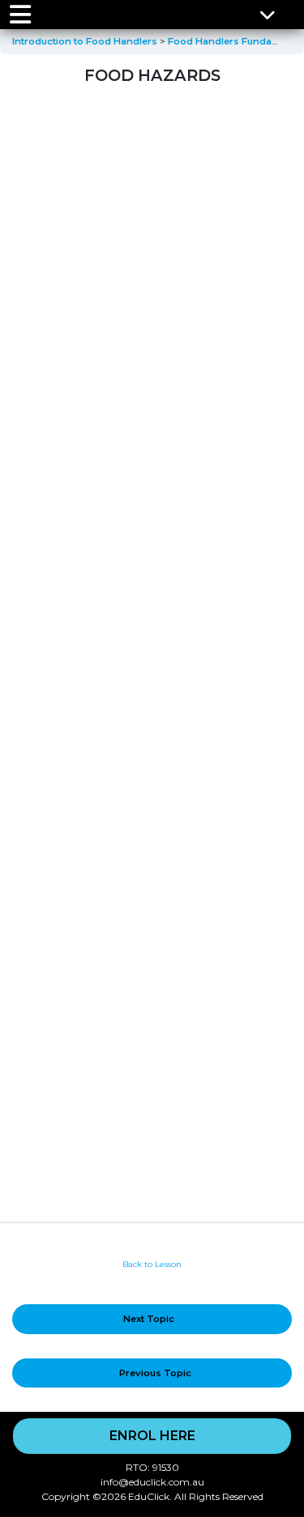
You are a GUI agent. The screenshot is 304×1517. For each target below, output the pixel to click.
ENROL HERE (152, 1435)
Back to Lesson (152, 1264)
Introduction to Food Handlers (86, 41)
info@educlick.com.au (152, 1482)
